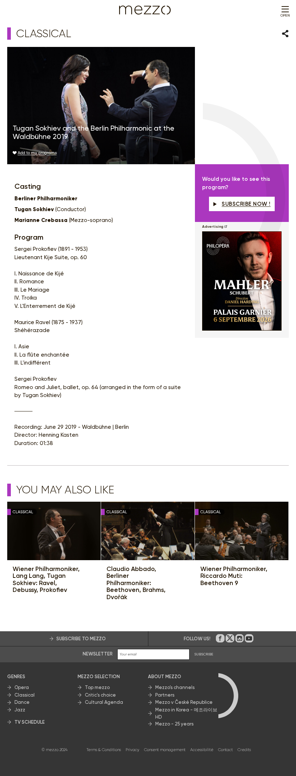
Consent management (165, 749)
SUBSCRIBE (203, 654)
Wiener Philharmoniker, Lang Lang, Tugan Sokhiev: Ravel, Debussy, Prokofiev (46, 580)
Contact (225, 749)
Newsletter (98, 654)
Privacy (132, 749)
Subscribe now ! (246, 204)
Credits (244, 749)
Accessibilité (201, 749)
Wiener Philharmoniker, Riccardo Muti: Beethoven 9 (233, 576)
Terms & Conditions (104, 749)
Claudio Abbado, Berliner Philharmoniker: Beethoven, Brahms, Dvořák (136, 583)
